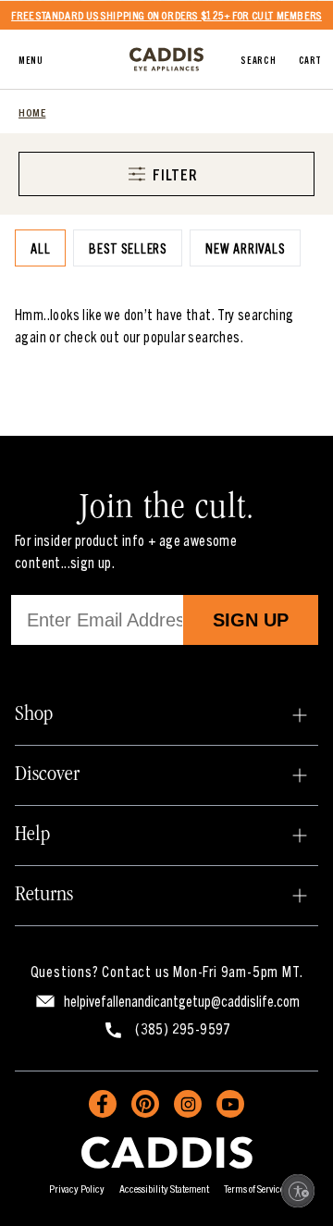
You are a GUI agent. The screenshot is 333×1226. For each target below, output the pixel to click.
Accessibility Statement (164, 1188)
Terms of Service (254, 1188)
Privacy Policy (77, 1188)
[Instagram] (188, 1104)
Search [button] (258, 59)
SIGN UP (251, 620)
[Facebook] (103, 1104)
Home (31, 111)
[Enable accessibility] (297, 1190)
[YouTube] (230, 1104)
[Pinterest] (145, 1104)
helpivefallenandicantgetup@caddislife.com (182, 1000)
